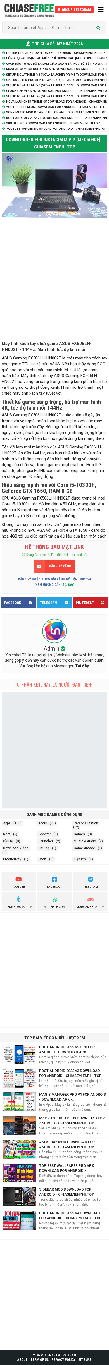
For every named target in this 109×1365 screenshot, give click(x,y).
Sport (42, 859)
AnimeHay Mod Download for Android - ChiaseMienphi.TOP (67, 1144)
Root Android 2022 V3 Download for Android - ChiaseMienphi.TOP (70, 1073)
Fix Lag (44, 848)
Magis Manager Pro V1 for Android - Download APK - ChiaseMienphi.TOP (72, 1097)
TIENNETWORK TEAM (60, 1355)
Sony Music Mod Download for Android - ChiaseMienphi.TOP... (57, 112)
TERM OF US (39, 1360)
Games (79, 834)
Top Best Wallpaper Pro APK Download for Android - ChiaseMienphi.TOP (66, 1168)
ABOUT (22, 1360)
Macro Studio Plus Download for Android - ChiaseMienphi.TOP (72, 1120)
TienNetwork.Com (18, 906)
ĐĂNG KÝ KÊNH (60, 566)
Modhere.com (54, 906)
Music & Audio (85, 841)
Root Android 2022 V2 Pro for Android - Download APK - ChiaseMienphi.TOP (67, 1050)
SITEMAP (85, 1360)
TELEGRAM (48, 603)
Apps (7, 823)
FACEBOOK (12, 603)
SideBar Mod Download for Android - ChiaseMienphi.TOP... (54, 123)
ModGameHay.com (90, 906)
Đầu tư (8, 841)
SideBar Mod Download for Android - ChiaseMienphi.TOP (66, 1191)
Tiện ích (80, 859)
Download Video (15, 848)
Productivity (12, 859)
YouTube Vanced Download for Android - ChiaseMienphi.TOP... (57, 129)
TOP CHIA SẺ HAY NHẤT (57, 43)
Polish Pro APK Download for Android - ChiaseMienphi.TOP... (56, 53)
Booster (45, 834)
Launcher (46, 841)
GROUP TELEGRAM (76, 10)
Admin (52, 648)
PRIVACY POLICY (63, 1360)
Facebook (54, 886)
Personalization (86, 823)
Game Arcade (84, 848)
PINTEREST (85, 603)
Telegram (90, 886)
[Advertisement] (54, 280)
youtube (18, 886)
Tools (43, 823)
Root (6, 834)
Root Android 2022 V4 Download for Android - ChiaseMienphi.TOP (70, 1215)
